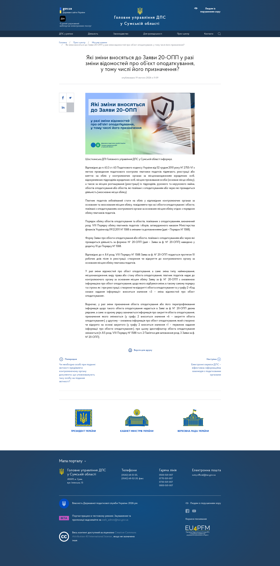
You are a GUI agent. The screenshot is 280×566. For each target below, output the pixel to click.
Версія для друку (143, 350)
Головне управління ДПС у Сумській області (140, 21)
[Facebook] (187, 511)
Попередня (71, 359)
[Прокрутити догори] (265, 554)
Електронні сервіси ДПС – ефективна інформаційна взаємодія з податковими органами (206, 369)
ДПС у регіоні (66, 34)
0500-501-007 (166, 475)
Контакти (208, 34)
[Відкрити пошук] (219, 34)
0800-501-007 (166, 485)
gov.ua (67, 9)
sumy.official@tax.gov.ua (204, 475)
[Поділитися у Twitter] (70, 97)
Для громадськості (152, 34)
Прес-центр (183, 34)
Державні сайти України (74, 13)
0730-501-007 (166, 482)
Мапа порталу (71, 461)
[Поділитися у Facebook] (62, 97)
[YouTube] (194, 511)
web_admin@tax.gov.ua (115, 520)
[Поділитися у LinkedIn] (62, 107)
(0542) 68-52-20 (129, 478)
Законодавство (120, 34)
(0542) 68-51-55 (129, 475)
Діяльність (93, 34)
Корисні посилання (196, 519)
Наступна (212, 359)
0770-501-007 (166, 478)
